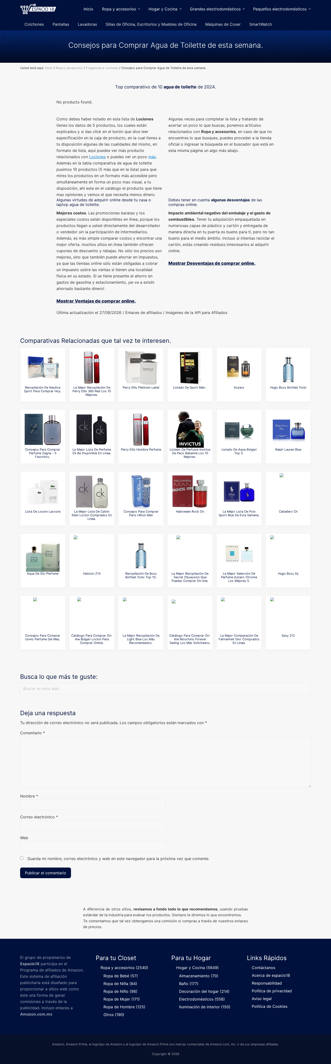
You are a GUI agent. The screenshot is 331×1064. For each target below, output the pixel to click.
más (152, 156)
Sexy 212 (288, 635)
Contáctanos (263, 967)
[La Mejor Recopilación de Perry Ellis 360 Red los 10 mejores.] (92, 367)
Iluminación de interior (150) (204, 1006)
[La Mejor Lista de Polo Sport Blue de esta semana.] (239, 491)
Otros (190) (113, 1014)
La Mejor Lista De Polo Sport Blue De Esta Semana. (239, 513)
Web (24, 837)
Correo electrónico (39, 816)
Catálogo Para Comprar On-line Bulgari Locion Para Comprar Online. (91, 639)
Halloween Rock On (190, 511)
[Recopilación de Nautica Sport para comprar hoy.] (42, 367)
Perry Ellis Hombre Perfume (141, 449)
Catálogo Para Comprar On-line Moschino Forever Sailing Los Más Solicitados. (190, 639)
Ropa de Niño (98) (120, 991)
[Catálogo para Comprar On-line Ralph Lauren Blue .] (288, 429)
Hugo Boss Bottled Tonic (288, 387)
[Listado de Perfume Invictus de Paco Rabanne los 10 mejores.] (190, 429)
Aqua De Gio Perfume (42, 573)
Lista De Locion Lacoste (42, 511)
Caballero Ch (288, 511)
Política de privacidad (272, 990)
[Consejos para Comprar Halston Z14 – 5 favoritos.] (92, 553)
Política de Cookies (269, 1006)
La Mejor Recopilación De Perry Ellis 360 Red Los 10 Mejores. (91, 391)
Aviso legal (262, 998)
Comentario (32, 732)
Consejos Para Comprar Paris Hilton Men (141, 513)
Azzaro (239, 387)
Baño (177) (188, 983)
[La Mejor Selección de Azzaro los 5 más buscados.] (239, 367)
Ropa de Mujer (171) (121, 999)
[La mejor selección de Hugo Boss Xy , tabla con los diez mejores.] (288, 553)
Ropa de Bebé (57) (120, 975)
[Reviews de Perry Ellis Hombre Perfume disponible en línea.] (141, 429)
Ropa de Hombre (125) (124, 1006)
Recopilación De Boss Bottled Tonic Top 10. (141, 575)
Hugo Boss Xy (288, 573)
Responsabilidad (267, 983)
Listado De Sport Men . (190, 387)
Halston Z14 (92, 573)
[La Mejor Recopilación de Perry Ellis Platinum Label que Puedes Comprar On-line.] (141, 367)
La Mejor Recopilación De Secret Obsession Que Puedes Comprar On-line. (190, 577)
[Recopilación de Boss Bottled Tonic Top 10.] (141, 553)
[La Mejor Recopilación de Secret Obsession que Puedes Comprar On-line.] (190, 553)
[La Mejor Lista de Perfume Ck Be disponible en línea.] (92, 429)
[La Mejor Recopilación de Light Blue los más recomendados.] (141, 615)
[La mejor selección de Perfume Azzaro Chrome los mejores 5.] (239, 553)
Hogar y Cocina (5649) (197, 967)
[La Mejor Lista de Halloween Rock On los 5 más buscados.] (190, 491)
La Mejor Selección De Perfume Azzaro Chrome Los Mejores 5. (239, 577)
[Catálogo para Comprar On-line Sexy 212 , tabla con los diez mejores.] (288, 615)
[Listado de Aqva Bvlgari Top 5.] (239, 429)
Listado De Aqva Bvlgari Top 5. (239, 451)
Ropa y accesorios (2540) (124, 967)
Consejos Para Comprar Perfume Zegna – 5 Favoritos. (42, 453)
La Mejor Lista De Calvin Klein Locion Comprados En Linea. (92, 515)
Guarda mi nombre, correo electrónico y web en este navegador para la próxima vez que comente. (118, 858)
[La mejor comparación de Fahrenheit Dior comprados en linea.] (239, 615)
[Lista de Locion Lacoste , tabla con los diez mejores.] (42, 491)
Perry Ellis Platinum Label (141, 387)
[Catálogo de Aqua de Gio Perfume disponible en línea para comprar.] (42, 553)
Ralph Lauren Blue (288, 449)
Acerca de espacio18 (271, 975)
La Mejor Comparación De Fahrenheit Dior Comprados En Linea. (239, 639)
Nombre (29, 796)
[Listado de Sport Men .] (190, 367)
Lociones (97, 156)
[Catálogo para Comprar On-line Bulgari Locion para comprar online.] (92, 615)
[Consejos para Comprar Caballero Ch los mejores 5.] (288, 491)
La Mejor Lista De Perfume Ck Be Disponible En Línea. (91, 451)
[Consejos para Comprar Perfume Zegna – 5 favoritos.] (42, 429)
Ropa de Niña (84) (120, 983)
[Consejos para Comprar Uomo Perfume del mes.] (42, 615)
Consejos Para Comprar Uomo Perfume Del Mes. (42, 637)
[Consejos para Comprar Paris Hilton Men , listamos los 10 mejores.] (141, 491)
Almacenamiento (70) (198, 975)
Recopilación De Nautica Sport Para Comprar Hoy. (42, 389)
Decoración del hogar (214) (204, 991)
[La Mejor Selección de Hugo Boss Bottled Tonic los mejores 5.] (288, 367)
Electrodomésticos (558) (202, 999)
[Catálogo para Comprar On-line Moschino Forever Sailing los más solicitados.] (190, 615)
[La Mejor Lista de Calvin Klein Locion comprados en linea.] (92, 491)
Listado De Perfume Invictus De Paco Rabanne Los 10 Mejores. (190, 453)
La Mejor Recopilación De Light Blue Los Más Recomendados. (141, 639)
